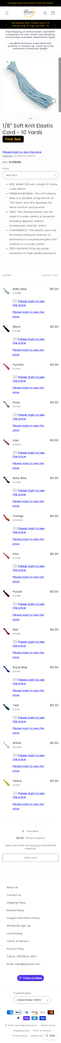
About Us (12, 887)
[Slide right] (38, 118)
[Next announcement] (54, 24)
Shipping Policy (16, 902)
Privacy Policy (15, 949)
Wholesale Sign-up (19, 925)
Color (6, 168)
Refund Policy (15, 910)
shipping (35, 845)
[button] (7, 13)
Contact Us (14, 895)
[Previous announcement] (6, 24)
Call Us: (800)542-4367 (22, 956)
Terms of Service (18, 941)
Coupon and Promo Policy (23, 918)
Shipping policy (22, 1030)
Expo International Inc (25, 1025)
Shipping (7, 156)
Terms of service (41, 1030)
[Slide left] (23, 118)
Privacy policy (19, 1035)
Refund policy (48, 1025)
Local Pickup (14, 933)
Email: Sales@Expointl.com (23, 964)
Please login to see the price (22, 152)
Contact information (41, 1035)
